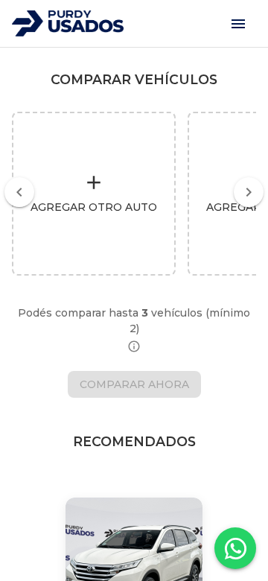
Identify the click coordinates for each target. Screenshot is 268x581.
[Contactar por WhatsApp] (235, 548)
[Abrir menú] (238, 24)
